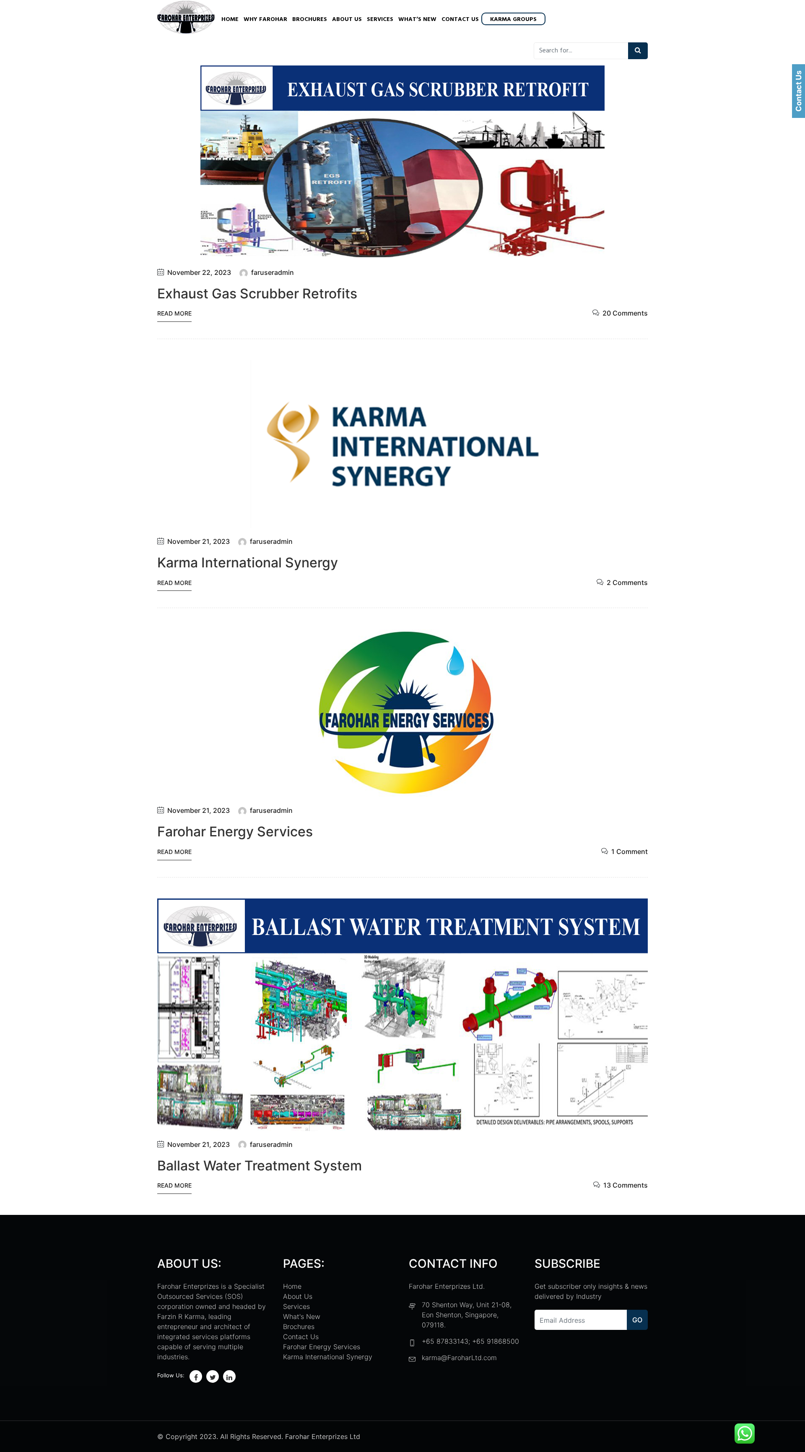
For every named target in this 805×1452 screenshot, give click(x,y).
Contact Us (460, 19)
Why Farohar (265, 19)
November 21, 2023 (198, 541)
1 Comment (629, 851)
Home (230, 19)
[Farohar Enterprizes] (186, 18)
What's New (301, 1316)
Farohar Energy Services (235, 831)
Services (380, 19)
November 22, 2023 (199, 272)
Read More (174, 313)
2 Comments (627, 582)
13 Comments (625, 1185)
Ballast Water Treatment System (259, 1165)
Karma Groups (513, 19)
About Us (347, 19)
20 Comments (625, 313)
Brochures (309, 19)
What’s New (417, 19)
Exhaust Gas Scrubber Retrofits (257, 293)
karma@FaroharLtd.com (459, 1357)
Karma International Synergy (247, 562)
